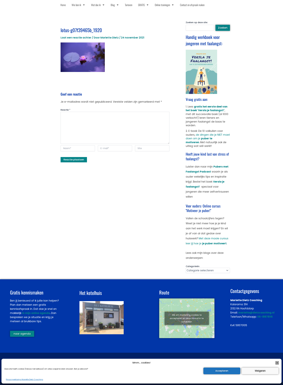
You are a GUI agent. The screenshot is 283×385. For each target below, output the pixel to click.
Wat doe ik (96, 5)
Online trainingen (162, 5)
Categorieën (192, 266)
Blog (113, 5)
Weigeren (260, 370)
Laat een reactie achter (76, 37)
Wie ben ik (76, 5)
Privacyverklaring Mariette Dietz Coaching (24, 379)
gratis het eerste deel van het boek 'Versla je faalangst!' (206, 108)
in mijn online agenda (36, 313)
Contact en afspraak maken (192, 5)
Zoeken (222, 27)
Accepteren (221, 370)
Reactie (65, 109)
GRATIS (141, 5)
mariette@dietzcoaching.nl (256, 312)
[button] (277, 362)
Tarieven (128, 5)
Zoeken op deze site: (197, 22)
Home (63, 5)
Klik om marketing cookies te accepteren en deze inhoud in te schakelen (187, 318)
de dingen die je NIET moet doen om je (208, 138)
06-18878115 (265, 316)
